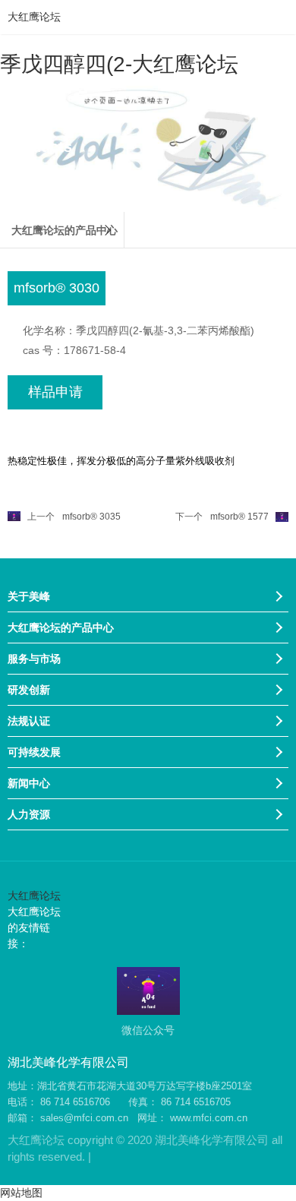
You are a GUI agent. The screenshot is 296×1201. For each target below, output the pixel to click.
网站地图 (21, 1193)
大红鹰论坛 (34, 17)
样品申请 (55, 392)
